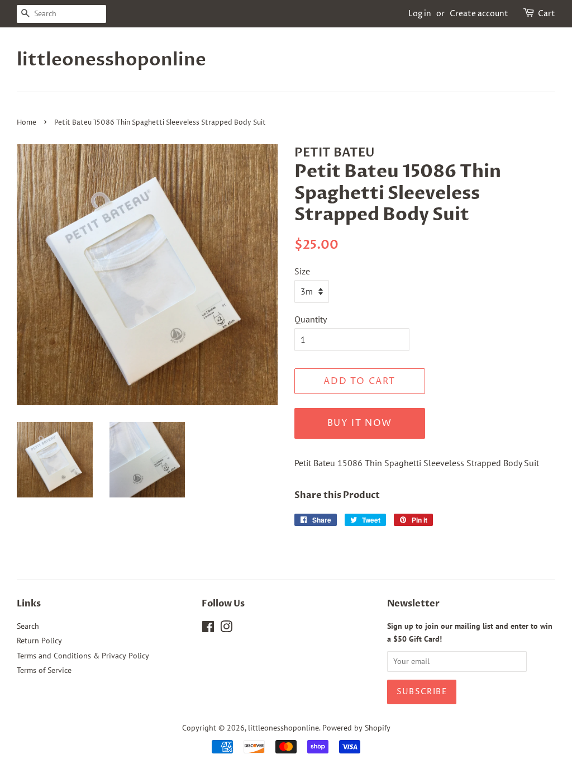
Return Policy (39, 641)
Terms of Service (44, 670)
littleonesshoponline (106, 59)
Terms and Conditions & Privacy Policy (83, 656)
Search (28, 626)
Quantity (310, 319)
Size (302, 271)
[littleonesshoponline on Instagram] (226, 629)
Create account (479, 13)
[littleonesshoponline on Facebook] (208, 629)
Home (26, 122)
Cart (546, 13)
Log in (419, 13)
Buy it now (359, 423)
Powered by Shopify (356, 728)
